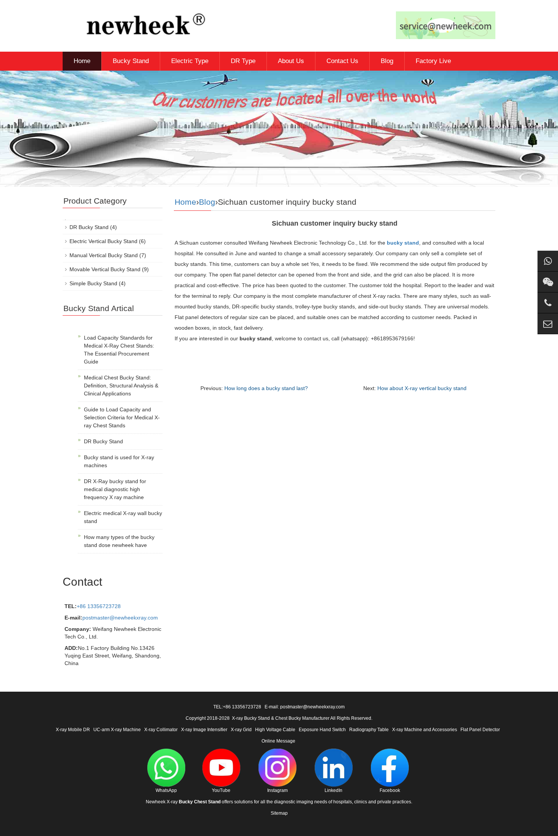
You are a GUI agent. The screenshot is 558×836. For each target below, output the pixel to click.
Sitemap (279, 813)
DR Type (243, 61)
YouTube (221, 790)
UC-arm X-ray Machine (117, 729)
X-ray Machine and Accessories (424, 729)
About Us (291, 61)
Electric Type (189, 61)
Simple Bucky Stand (93, 283)
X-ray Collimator (161, 729)
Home (82, 61)
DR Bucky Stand (89, 227)
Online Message (278, 741)
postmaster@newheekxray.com (120, 618)
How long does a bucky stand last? (266, 388)
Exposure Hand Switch (322, 729)
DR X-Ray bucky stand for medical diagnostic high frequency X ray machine (115, 489)
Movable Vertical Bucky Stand (104, 269)
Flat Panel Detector (480, 729)
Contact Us (342, 61)
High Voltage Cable (275, 729)
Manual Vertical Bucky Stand (103, 255)
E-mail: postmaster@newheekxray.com (305, 707)
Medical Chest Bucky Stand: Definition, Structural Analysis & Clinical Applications (121, 386)
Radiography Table (369, 729)
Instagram (277, 790)
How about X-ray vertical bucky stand (422, 388)
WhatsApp (166, 790)
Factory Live (433, 61)
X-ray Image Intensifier (204, 729)
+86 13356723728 (99, 606)
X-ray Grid (241, 729)
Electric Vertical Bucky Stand (103, 241)
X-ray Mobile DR (73, 729)
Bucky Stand (131, 61)
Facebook (390, 790)
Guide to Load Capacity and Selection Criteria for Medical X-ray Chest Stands (122, 417)
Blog (387, 61)
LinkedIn (333, 790)
